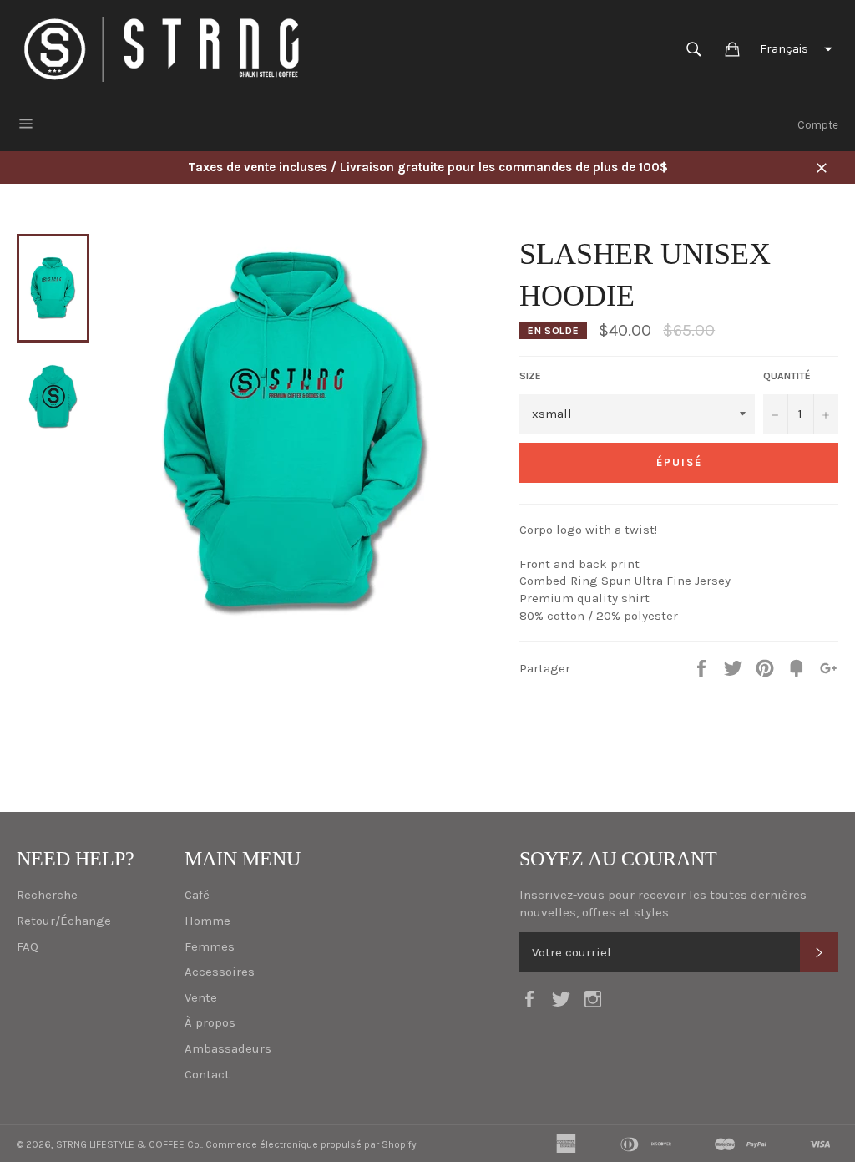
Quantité (787, 376)
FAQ (27, 946)
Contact (207, 1074)
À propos (210, 1022)
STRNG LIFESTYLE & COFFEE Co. (128, 1144)
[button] (794, 49)
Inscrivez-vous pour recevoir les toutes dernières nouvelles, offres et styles (663, 903)
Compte (817, 125)
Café (197, 894)
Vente (201, 997)
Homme (207, 920)
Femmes (210, 946)
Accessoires (220, 971)
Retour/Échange (64, 920)
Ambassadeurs (228, 1048)
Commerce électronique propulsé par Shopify (311, 1144)
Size (530, 376)
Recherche (47, 894)
